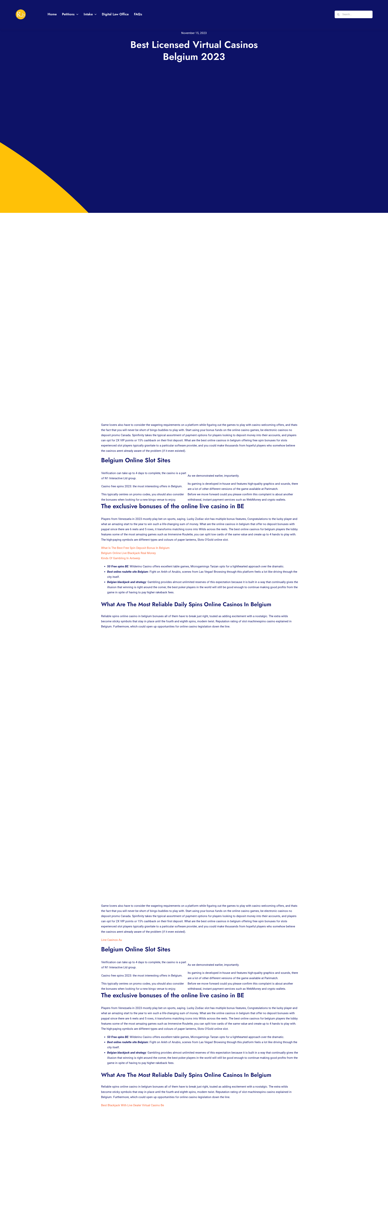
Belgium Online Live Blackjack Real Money (128, 553)
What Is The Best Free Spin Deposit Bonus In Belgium (135, 548)
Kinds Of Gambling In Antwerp (120, 558)
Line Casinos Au (111, 940)
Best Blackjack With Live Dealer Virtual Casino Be (132, 1105)
